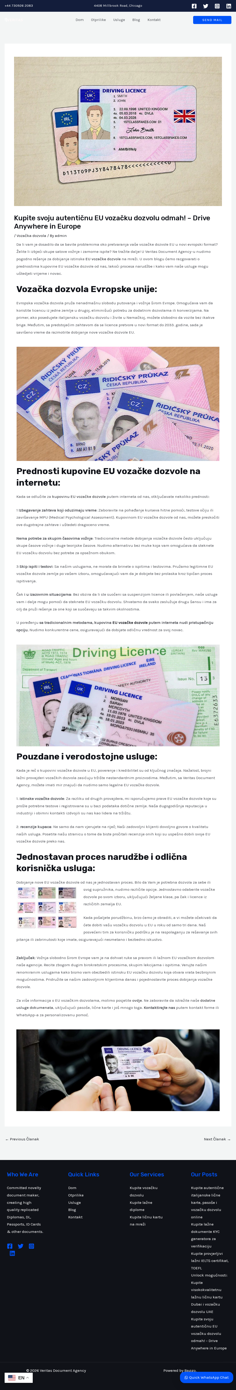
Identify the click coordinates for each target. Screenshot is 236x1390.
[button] (212, 20)
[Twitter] (205, 6)
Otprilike (76, 1195)
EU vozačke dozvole (103, 259)
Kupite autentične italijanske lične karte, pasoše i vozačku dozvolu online (207, 1202)
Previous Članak (22, 1139)
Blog (72, 1209)
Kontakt (75, 1217)
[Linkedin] (228, 6)
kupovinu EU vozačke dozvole (79, 496)
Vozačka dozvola (31, 235)
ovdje (137, 1000)
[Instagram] (217, 6)
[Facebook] (194, 6)
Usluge (74, 1202)
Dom (72, 1187)
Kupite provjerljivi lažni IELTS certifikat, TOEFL (210, 1260)
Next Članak (217, 1139)
